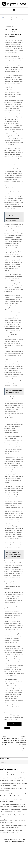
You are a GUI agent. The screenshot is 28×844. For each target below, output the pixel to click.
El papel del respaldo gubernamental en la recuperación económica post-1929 (11, 832)
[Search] (2, 765)
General (7, 728)
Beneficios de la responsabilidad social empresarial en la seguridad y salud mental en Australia (13, 779)
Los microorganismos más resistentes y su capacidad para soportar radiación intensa (13, 784)
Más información (14, 724)
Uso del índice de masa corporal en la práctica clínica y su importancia (12, 821)
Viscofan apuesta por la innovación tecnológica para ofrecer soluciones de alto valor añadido (13, 795)
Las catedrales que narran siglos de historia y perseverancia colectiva (12, 816)
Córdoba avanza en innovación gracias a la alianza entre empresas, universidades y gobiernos (13, 811)
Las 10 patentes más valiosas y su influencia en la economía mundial (13, 789)
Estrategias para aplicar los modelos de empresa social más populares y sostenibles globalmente (12, 805)
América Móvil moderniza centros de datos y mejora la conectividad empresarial (13, 800)
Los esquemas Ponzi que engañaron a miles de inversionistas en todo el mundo (12, 774)
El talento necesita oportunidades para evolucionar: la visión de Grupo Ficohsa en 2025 (13, 826)
